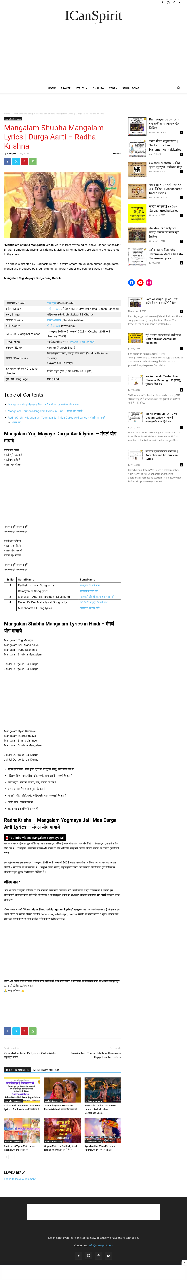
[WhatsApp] (33, 161)
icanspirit (12, 153)
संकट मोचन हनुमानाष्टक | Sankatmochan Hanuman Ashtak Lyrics (165, 145)
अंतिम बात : (17, 422)
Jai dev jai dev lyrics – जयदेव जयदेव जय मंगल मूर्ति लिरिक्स (164, 232)
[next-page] (12, 1157)
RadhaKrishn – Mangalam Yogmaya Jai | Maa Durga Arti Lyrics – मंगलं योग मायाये (56, 417)
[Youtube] (180, 2)
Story (113, 88)
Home (52, 88)
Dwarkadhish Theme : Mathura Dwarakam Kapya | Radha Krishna (96, 1055)
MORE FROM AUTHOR (46, 1070)
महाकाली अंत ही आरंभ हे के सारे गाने (97, 596)
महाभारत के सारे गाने (90, 608)
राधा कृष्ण (51, 303)
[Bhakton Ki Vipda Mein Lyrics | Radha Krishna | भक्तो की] (22, 1130)
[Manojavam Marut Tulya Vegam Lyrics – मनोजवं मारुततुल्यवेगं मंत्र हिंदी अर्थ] (135, 417)
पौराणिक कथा (54, 326)
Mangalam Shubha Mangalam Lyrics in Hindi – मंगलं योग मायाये (45, 411)
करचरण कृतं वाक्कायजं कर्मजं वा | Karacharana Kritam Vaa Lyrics (162, 455)
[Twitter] (16, 161)
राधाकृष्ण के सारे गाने (90, 585)
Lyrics (80, 88)
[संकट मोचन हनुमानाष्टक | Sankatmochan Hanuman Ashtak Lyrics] (137, 148)
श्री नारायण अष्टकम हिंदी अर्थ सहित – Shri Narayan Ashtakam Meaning (164, 338)
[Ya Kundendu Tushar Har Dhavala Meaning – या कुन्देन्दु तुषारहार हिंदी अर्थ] (135, 380)
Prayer (66, 88)
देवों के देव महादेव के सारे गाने (94, 602)
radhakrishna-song (23, 113)
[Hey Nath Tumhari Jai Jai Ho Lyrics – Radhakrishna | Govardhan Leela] (103, 1090)
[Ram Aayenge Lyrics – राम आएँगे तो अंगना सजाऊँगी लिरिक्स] (137, 126)
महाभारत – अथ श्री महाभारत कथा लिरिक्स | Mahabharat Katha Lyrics (165, 189)
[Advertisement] (93, 56)
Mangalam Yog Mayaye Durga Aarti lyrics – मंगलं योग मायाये (43, 404)
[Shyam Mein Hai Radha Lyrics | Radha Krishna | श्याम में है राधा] (62, 1130)
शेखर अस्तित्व (54, 320)
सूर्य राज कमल (54, 309)
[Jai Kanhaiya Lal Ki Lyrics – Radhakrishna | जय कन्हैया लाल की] (62, 1090)
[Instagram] (168, 2)
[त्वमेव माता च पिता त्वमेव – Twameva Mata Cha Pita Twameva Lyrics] (137, 257)
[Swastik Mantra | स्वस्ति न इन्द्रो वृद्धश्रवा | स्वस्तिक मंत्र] (137, 170)
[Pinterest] (174, 2)
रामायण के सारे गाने (89, 591)
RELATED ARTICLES (17, 1070)
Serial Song (130, 88)
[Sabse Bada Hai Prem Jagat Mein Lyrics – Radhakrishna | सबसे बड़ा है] (22, 1090)
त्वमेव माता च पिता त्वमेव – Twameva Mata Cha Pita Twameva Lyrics (166, 254)
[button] (178, 88)
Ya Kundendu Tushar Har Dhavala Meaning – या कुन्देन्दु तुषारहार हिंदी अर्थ (163, 380)
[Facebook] (162, 2)
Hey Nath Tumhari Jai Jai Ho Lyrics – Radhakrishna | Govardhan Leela (100, 1109)
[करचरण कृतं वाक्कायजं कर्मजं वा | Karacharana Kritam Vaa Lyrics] (135, 454)
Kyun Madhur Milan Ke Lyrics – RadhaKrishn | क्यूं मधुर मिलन (31, 1055)
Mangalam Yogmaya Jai (35, 838)
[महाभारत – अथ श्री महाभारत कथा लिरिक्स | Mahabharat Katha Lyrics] (137, 192)
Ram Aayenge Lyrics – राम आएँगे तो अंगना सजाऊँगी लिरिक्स (164, 124)
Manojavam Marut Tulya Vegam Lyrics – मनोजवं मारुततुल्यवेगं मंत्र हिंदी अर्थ (161, 417)
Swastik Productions (81, 342)
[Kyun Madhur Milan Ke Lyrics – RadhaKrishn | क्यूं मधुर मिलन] (103, 1130)
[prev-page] (6, 1157)
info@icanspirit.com (101, 1245)
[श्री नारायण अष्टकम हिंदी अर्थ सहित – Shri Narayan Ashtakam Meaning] (135, 338)
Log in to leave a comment (20, 1178)
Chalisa (98, 88)
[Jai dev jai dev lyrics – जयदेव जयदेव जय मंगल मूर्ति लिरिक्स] (137, 235)
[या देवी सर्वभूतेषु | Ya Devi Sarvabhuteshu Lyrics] (137, 213)
